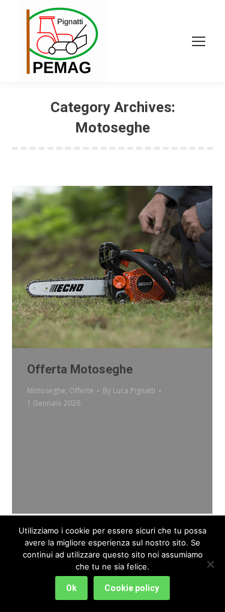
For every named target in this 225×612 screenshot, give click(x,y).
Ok (71, 588)
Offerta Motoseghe (80, 369)
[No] (210, 564)
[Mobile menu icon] (198, 41)
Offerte (81, 390)
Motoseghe (46, 390)
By (129, 390)
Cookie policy (131, 588)
